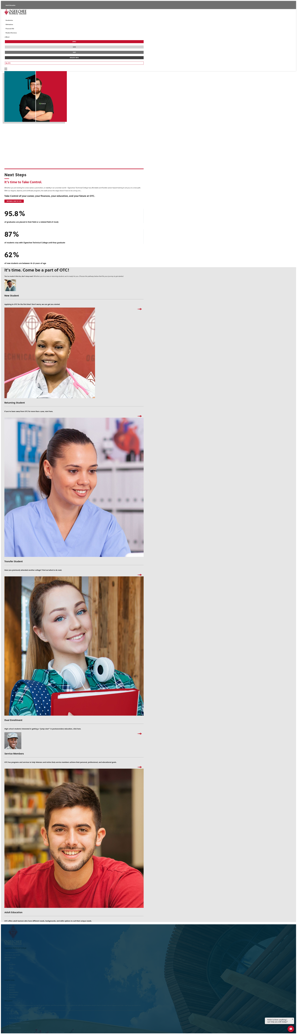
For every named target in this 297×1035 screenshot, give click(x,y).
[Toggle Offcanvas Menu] (5, 69)
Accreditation (13, 992)
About (7, 37)
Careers (12, 989)
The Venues (13, 994)
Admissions (9, 24)
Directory (12, 984)
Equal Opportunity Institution (19, 1022)
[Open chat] (291, 1029)
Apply (74, 42)
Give (74, 47)
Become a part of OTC (14, 201)
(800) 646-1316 (9, 957)
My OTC (8, 63)
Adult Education (10, 5)
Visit (74, 52)
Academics (9, 20)
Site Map (12, 997)
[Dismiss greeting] (292, 1019)
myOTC (12, 987)
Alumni (8, 10)
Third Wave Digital (58, 1032)
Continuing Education (12, 16)
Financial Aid (10, 28)
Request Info (74, 58)
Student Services (11, 33)
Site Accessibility (15, 1028)
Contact (7, 960)
